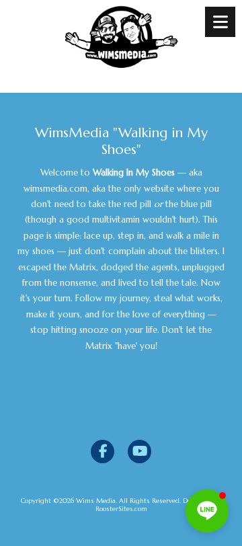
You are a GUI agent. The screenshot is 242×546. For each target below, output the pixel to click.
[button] (207, 511)
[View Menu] (220, 22)
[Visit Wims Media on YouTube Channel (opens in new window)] (139, 451)
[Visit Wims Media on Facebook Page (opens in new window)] (102, 451)
